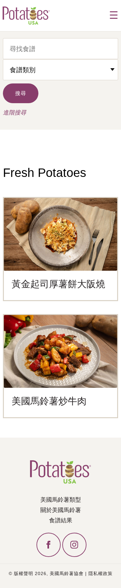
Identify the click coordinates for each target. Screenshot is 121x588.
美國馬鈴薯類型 (60, 499)
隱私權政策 (100, 573)
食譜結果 (60, 520)
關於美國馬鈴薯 (60, 510)
